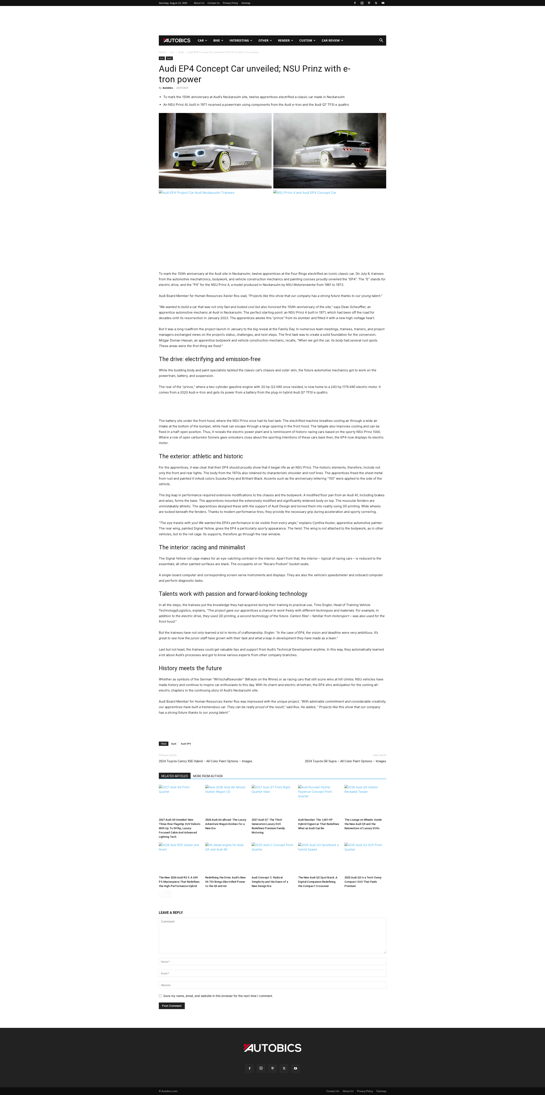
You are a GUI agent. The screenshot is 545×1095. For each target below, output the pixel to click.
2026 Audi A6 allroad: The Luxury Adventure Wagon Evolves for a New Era (225, 824)
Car (201, 40)
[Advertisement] (272, 20)
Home (162, 52)
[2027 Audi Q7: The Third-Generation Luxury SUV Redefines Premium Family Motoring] (272, 800)
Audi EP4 (186, 743)
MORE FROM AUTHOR (208, 776)
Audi (181, 52)
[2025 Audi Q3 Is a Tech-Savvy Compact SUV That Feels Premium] (365, 858)
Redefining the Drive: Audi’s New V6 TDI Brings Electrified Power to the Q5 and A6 (225, 882)
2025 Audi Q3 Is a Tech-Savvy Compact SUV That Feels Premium (362, 882)
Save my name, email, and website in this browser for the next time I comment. (218, 996)
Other (263, 40)
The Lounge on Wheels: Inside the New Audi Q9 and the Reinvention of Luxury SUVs (363, 824)
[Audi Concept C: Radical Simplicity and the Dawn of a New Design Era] (272, 858)
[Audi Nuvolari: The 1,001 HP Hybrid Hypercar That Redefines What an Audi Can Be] (319, 800)
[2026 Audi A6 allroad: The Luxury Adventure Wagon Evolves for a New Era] (226, 800)
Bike (216, 40)
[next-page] (168, 894)
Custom (305, 40)
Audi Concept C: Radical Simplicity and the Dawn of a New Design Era (270, 882)
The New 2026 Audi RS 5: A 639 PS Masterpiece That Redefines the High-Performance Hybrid (179, 882)
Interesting (239, 40)
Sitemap (245, 2)
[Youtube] (383, 3)
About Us (199, 2)
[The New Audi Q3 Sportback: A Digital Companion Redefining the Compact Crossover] (319, 858)
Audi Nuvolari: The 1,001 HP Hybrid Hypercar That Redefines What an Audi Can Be (318, 824)
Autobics (168, 87)
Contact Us (213, 2)
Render (284, 40)
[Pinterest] (369, 3)
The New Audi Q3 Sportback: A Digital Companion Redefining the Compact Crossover (317, 882)
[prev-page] (161, 894)
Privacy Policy (230, 2)
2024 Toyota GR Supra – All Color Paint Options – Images (345, 761)
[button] (381, 41)
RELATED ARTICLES (174, 776)
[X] (376, 3)
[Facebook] (355, 3)
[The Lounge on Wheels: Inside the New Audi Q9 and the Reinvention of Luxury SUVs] (365, 800)
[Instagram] (362, 3)
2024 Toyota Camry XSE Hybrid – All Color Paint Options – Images (205, 761)
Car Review (331, 40)
